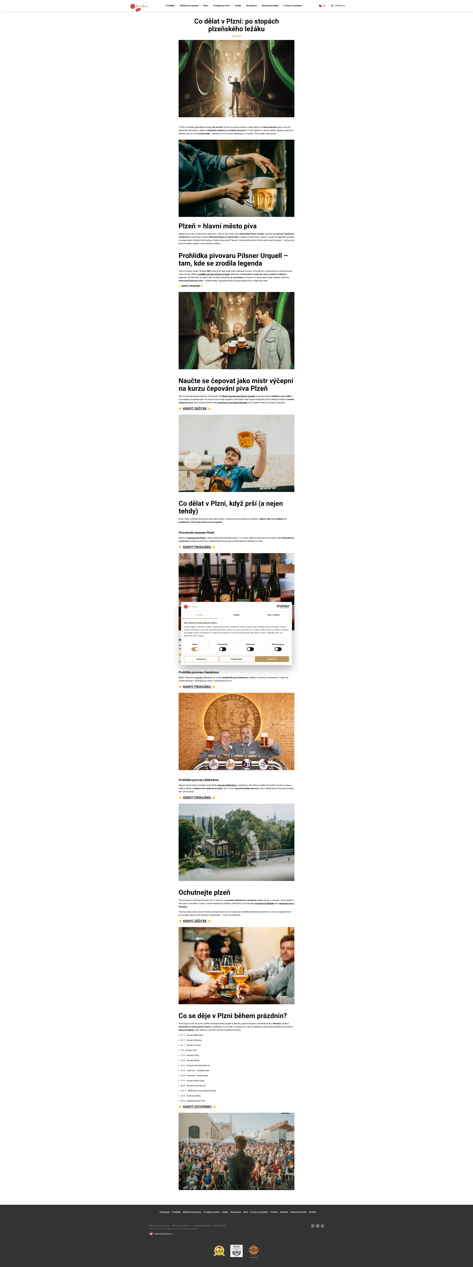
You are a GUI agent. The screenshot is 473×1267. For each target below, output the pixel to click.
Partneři (274, 1212)
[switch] (222, 649)
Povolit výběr (236, 659)
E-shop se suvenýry (292, 5)
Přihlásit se (340, 5)
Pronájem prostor (221, 5)
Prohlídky (170, 5)
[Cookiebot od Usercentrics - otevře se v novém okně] (278, 606)
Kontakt (312, 1212)
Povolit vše (272, 659)
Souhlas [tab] (199, 615)
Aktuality (284, 1212)
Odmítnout (201, 659)
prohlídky (199, 677)
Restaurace (251, 5)
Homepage (165, 1212)
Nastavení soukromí (181, 1225)
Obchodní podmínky (202, 1225)
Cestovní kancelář (298, 1212)
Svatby (238, 5)
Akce (205, 5)
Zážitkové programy (189, 5)
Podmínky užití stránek (159, 1225)
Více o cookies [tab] (273, 615)
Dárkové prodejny (270, 5)
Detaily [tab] (237, 615)
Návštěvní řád (220, 1225)
